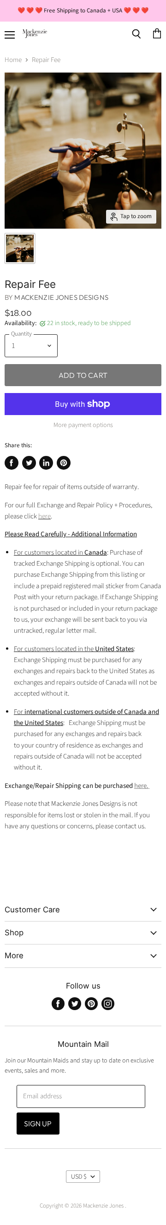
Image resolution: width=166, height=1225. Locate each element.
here (44, 516)
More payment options (83, 425)
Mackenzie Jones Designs (61, 297)
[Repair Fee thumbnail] (20, 248)
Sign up (38, 1123)
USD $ (79, 1176)
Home (13, 60)
